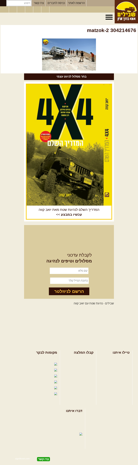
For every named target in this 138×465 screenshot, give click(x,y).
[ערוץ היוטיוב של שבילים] (37, 9)
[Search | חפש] (3, 3)
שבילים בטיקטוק (43, 397)
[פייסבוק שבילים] (21, 9)
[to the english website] (4, 9)
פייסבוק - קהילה (24, 364)
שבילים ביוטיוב (26, 370)
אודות (78, 417)
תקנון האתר (75, 428)
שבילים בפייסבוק (42, 358)
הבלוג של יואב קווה (19, 376)
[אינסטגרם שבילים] (29, 9)
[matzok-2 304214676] (69, 54)
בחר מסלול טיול (120, 358)
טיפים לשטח (85, 376)
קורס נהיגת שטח (119, 376)
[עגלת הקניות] (45, 9)
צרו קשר (39, 2)
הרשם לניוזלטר (69, 291)
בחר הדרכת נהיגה (119, 370)
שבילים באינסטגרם (18, 388)
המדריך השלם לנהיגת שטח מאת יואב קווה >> (69, 212)
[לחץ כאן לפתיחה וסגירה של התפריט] (109, 17)
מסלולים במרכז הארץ (80, 364)
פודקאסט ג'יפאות (22, 382)
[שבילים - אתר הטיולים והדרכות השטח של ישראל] (126, 11)
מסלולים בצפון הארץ (80, 358)
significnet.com (22, 458)
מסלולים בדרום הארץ (80, 370)
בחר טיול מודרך (120, 364)
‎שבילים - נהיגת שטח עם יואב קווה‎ (94, 303)
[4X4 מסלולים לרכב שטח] (69, 145)
